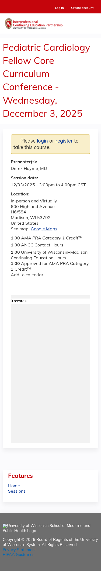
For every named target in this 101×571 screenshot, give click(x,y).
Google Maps (44, 229)
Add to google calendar (16, 284)
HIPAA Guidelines (18, 555)
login (42, 141)
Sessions (17, 491)
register (64, 141)
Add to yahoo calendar (28, 284)
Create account (82, 8)
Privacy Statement (19, 550)
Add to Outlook (53, 284)
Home (14, 486)
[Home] (50, 22)
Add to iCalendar (40, 284)
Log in (59, 8)
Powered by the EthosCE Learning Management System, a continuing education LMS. (79, 567)
